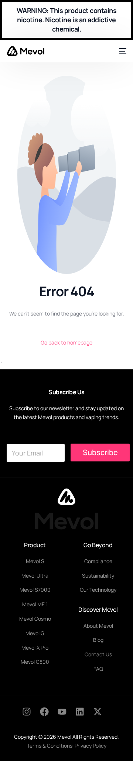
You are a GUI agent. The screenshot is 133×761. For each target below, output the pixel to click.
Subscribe (100, 452)
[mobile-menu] (121, 51)
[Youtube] (66, 716)
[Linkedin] (84, 716)
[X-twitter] (102, 716)
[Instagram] (31, 716)
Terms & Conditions (49, 745)
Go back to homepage (66, 342)
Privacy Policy (90, 745)
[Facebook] (49, 716)
